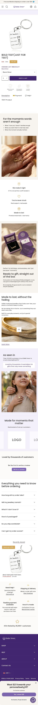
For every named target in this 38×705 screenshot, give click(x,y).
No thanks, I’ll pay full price (19, 699)
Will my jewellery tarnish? (11, 502)
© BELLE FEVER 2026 (8, 678)
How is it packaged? (10, 517)
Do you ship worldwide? (11, 524)
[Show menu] (2, 6)
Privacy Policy (19, 678)
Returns (33, 678)
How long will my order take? (13, 495)
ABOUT (4, 659)
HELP (3, 652)
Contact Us (6, 665)
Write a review (19, 469)
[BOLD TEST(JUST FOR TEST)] (19, 559)
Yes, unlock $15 (19, 694)
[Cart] (35, 6)
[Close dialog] (35, 683)
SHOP (4, 646)
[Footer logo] (9, 638)
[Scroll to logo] (19, 440)
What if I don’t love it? (10, 509)
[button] (33, 700)
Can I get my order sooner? (12, 531)
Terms (27, 678)
